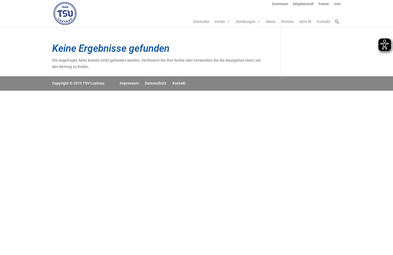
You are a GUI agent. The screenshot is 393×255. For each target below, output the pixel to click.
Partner (323, 4)
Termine (287, 21)
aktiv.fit (305, 21)
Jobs (337, 4)
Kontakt (323, 21)
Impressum (129, 83)
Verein (219, 21)
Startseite (201, 21)
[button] (337, 22)
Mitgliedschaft (303, 4)
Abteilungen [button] (245, 21)
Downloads (280, 4)
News (270, 21)
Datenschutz (155, 83)
